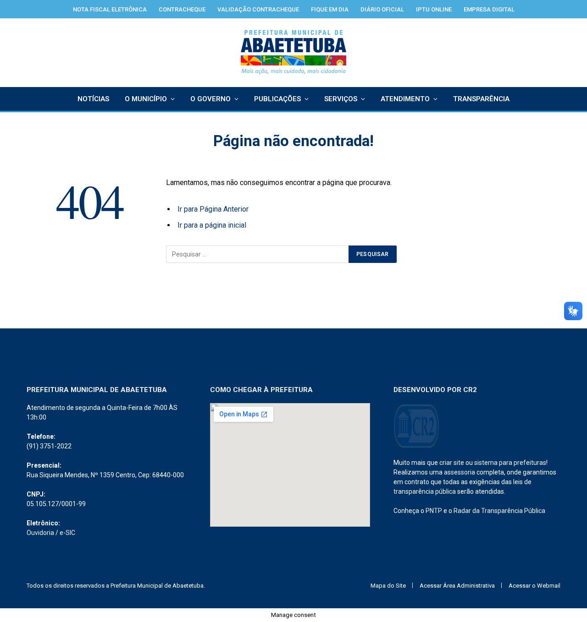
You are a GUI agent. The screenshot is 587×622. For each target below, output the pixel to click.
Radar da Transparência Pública (499, 510)
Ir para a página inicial (211, 225)
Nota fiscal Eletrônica (110, 9)
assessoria (459, 472)
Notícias (93, 99)
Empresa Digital (489, 9)
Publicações (277, 99)
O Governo (210, 99)
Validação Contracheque (258, 9)
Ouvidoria (40, 532)
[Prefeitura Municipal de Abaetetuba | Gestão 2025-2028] (294, 52)
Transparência (481, 99)
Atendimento (405, 99)
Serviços (340, 99)
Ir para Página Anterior (213, 209)
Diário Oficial (382, 9)
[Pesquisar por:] (257, 254)
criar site (451, 462)
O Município (146, 99)
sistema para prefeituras (510, 462)
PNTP (434, 510)
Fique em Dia (330, 9)
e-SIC (67, 532)
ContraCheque (182, 9)
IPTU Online (434, 9)
